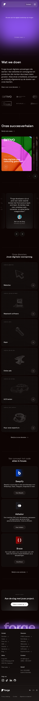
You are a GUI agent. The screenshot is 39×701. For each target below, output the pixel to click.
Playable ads (24, 646)
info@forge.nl (25, 658)
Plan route (4, 667)
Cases (3, 639)
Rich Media (24, 639)
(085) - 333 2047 (26, 661)
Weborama (24, 644)
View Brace (19, 562)
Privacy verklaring (5, 696)
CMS (2, 644)
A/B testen (24, 649)
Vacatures (4, 649)
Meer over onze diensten (9, 87)
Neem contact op (18, 604)
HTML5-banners (25, 636)
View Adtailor (19, 527)
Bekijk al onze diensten (18, 437)
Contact (28, 4)
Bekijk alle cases (7, 131)
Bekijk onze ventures (18, 572)
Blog (2, 651)
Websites (23, 641)
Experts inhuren (25, 651)
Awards (3, 646)
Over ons (4, 641)
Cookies (15, 696)
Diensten (4, 636)
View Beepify (19, 493)
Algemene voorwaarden (25, 696)
